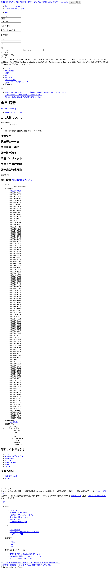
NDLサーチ (40, 59)
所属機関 (4, 35)
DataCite (29, 59)
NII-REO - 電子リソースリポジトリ (23, 559)
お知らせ (13, 542)
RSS (11, 544)
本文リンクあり (9, 55)
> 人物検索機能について (18, 82)
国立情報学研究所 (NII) (18, 522)
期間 (2, 48)
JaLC (5, 59)
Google (7, 464)
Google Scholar (10, 462)
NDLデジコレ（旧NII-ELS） (58, 59)
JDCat (82, 59)
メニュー (72, 2)
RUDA (75, 59)
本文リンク (5, 52)
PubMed (66, 62)
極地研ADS (90, 62)
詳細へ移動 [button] (47, 2)
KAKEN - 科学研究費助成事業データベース (26, 554)
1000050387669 (15, 191)
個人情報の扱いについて (19, 517)
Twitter (12, 546)
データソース (6, 57)
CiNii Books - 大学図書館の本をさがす (24, 532)
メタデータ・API (16, 534)
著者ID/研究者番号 (8, 30)
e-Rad (49, 62)
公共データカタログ (22, 64)
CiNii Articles (101, 59)
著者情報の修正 (11, 476)
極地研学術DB (103, 62)
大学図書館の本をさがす (14, 8)
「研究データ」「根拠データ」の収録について (23, 95)
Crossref (20, 59)
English (7, 12)
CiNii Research (15, 530)
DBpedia (31, 62)
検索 (78, 2)
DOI (2, 43)
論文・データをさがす (14, 6)
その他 (7, 478)
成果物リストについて (14, 112)
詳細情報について (22, 179)
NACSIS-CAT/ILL (19, 62)
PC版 (3, 502)
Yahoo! (7, 466)
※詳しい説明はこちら (97, 496)
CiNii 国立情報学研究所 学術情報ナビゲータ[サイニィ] (22, 2)
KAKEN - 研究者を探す (14, 456)
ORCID (8, 460)
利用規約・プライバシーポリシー (23, 515)
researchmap (12, 109)
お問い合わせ (76, 496)
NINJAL (90, 59)
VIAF (7, 454)
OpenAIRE (7, 64)
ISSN (3, 39)
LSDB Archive (77, 62)
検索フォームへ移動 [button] (60, 2)
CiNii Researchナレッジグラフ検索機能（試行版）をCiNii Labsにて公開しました (36, 92)
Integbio (57, 62)
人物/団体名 (5, 26)
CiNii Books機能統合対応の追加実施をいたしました (25, 97)
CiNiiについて (15, 510)
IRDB (12, 59)
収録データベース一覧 (18, 513)
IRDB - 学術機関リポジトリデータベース (25, 556)
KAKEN (41, 62)
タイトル (4, 21)
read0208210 (14, 422)
